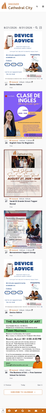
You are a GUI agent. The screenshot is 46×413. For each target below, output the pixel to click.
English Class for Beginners (22, 143)
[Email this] (36, 411)
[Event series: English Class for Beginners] (33, 141)
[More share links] (42, 411)
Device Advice (16, 84)
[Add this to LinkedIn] (29, 411)
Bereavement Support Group (23, 252)
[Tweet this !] (16, 411)
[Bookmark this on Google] (22, 411)
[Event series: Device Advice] (32, 82)
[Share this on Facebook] (9, 411)
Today (23, 385)
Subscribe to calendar (22, 392)
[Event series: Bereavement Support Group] (33, 250)
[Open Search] (37, 7)
